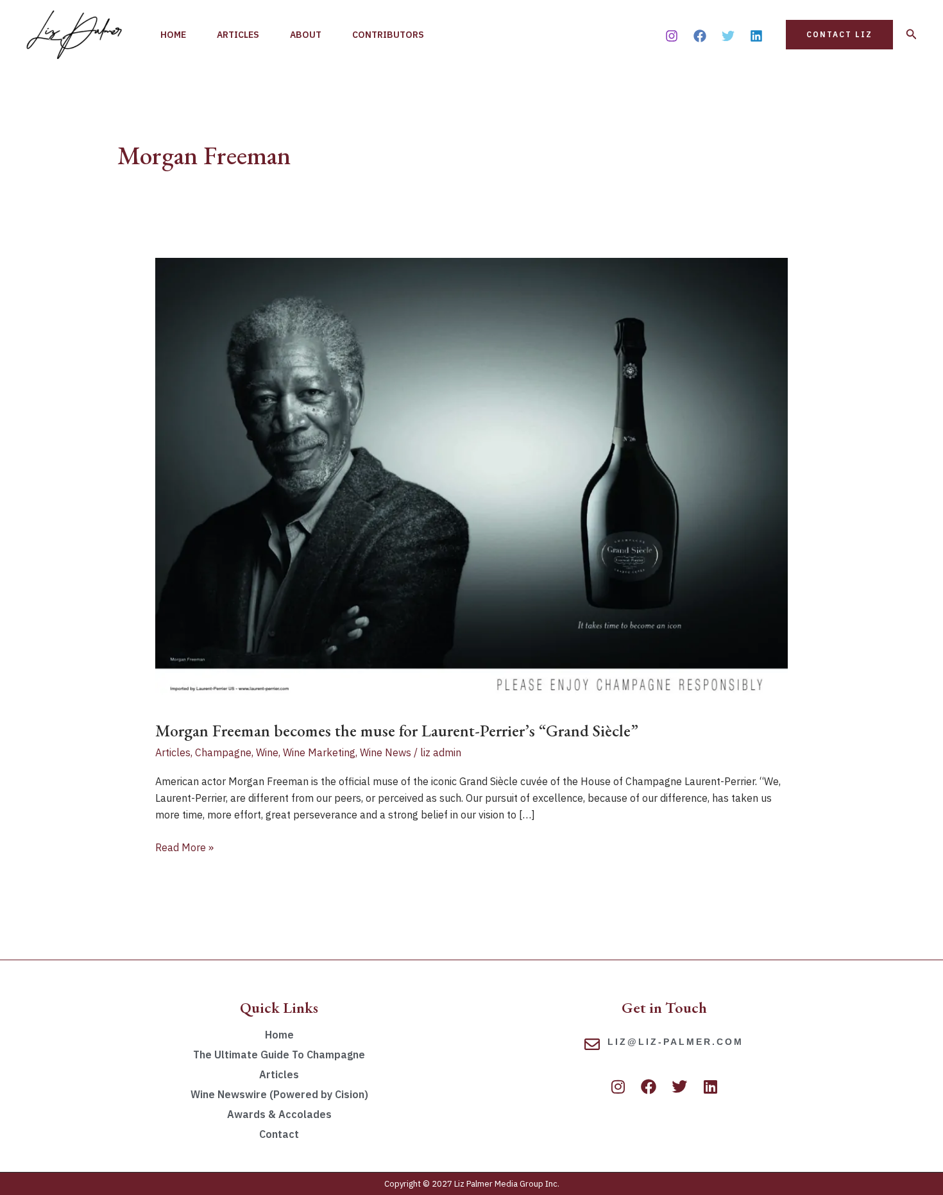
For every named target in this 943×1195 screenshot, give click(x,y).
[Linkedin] (756, 36)
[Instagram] (671, 36)
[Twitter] (728, 36)
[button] (839, 34)
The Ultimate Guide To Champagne (279, 1054)
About (305, 34)
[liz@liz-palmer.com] (592, 1044)
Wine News (385, 752)
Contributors (388, 34)
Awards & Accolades (279, 1114)
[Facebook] (699, 36)
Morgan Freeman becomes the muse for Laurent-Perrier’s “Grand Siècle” (396, 731)
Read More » (184, 846)
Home (173, 34)
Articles (238, 34)
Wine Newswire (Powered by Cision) (279, 1094)
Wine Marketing (319, 752)
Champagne (223, 752)
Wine (267, 752)
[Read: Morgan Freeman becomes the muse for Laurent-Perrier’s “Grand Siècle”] (471, 480)
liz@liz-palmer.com (675, 1042)
